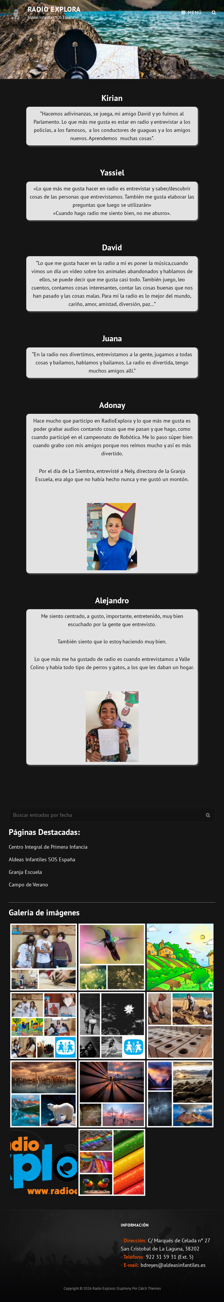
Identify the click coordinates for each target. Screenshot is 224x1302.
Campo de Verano (28, 884)
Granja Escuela (25, 872)
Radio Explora (54, 9)
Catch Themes (149, 1288)
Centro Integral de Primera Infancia (48, 846)
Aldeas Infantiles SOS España (42, 859)
